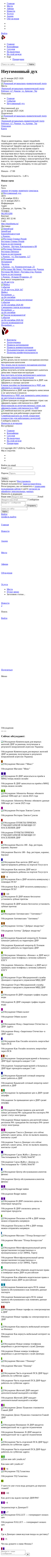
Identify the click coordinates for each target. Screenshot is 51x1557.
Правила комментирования (20, 347)
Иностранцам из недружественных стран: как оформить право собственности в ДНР (23, 406)
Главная (10, 3)
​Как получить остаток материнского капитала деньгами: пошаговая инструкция (23, 376)
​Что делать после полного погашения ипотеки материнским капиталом (23, 366)
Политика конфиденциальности (22, 352)
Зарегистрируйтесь (32, 484)
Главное (11, 44)
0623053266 (6, 213)
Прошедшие (18, 59)
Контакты (11, 340)
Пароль (4, 473)
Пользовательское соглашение (21, 350)
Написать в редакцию (11, 423)
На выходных (13, 51)
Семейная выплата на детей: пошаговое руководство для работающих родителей (20, 416)
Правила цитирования (17, 345)
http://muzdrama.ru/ (10, 223)
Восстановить (24, 481)
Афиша (10, 8)
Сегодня (11, 49)
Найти (31, 64)
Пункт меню (13, 592)
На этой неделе (14, 54)
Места (10, 6)
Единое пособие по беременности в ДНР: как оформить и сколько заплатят (23, 386)
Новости (11, 11)
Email (3, 468)
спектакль (33, 190)
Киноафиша (12, 46)
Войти (4, 33)
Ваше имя (6, 496)
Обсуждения (13, 18)
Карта (4, 128)
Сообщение (33, 499)
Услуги (10, 13)
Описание (6, 126)
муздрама (13, 190)
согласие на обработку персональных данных (20, 490)
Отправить (31, 506)
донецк (4, 190)
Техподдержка (14, 342)
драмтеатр (23, 190)
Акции (10, 16)
